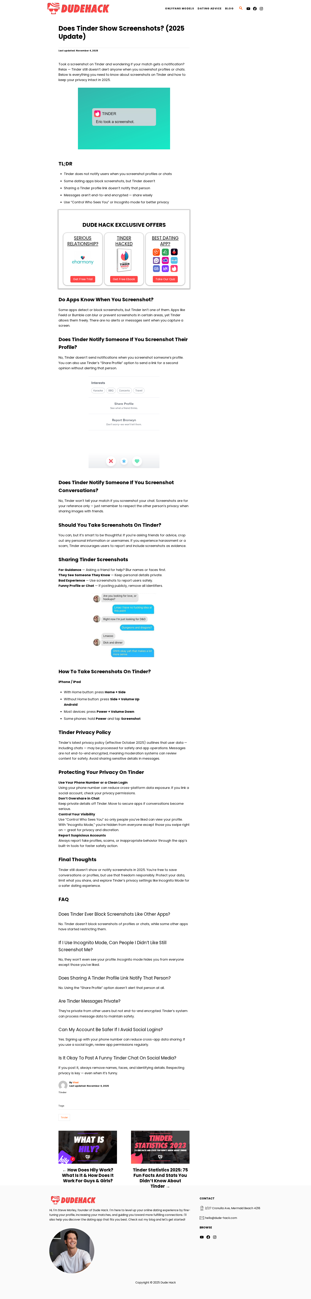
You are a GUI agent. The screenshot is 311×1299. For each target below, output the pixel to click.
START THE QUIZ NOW (155, 666)
